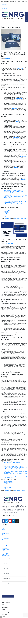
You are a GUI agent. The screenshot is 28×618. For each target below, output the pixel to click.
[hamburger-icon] (24, 24)
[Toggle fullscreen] (3, 616)
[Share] (1, 616)
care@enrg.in (5, 8)
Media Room (4, 614)
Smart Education (7, 213)
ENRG (13, 58)
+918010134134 (6, 4)
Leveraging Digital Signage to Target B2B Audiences (13, 466)
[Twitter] (6, 521)
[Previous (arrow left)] (0, 617)
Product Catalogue (6, 612)
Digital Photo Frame (7, 215)
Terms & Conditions (6, 602)
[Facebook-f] (3, 521)
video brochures (8, 218)
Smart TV (5, 216)
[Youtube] (10, 521)
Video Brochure (7, 211)
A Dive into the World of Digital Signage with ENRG (13, 190)
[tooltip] (26, 13)
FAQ (3, 604)
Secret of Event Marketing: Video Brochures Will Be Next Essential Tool (13, 54)
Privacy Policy (5, 607)
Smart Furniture (6, 212)
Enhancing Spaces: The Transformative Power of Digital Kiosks (15, 195)
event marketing (17, 218)
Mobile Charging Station (8, 210)
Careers (3, 609)
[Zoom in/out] (4, 616)
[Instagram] (17, 521)
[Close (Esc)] (0, 616)
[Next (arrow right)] (1, 617)
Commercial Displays (8, 208)
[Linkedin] (13, 521)
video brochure (23, 218)
